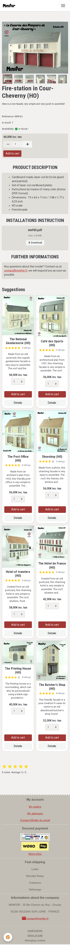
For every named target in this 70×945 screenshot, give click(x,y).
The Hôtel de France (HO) (52, 565)
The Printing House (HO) (18, 670)
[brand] (10, 6)
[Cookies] (8, 937)
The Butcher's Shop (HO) (52, 687)
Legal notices (35, 930)
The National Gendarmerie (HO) (18, 341)
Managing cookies (35, 940)
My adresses (35, 813)
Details (18, 402)
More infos (35, 853)
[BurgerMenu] (63, 6)
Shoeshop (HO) (52, 456)
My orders (35, 806)
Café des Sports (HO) (52, 343)
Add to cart (12, 153)
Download (36, 242)
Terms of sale (35, 935)
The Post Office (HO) (18, 458)
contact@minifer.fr (15, 270)
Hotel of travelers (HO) (18, 573)
